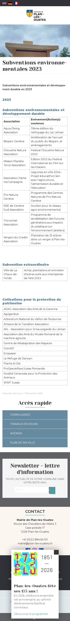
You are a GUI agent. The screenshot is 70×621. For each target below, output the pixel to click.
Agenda (16, 433)
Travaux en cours (24, 424)
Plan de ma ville (22, 442)
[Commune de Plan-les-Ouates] (36, 15)
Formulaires (20, 414)
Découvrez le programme (31, 613)
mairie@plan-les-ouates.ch (35, 543)
